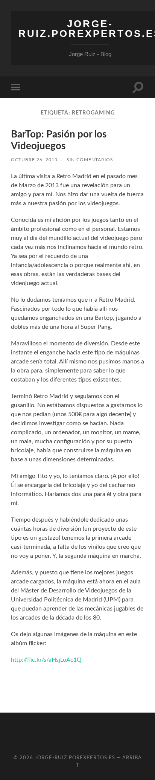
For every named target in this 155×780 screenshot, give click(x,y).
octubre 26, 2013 (34, 159)
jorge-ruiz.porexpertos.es (75, 758)
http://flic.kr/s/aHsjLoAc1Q (46, 660)
